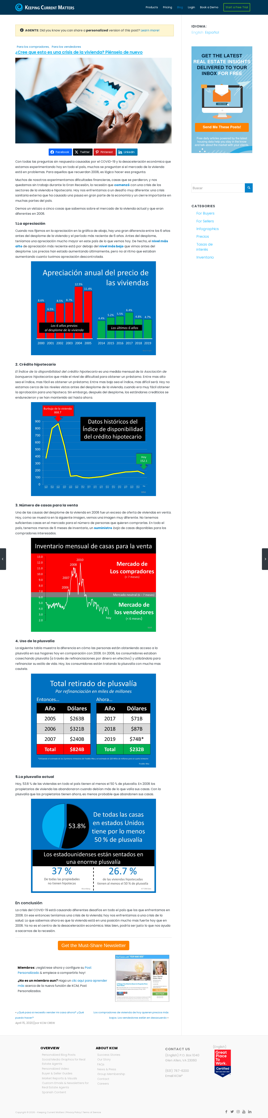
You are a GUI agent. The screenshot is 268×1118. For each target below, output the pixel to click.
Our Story (104, 1059)
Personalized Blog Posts (59, 1055)
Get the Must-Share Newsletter (93, 945)
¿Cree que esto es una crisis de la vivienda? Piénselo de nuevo (79, 52)
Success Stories (108, 1055)
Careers (103, 1084)
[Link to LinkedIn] (250, 1112)
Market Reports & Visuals (59, 1078)
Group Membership (111, 1074)
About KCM (107, 1048)
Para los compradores (33, 47)
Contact (103, 1079)
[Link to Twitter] (232, 1112)
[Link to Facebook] (226, 1112)
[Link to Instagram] (238, 1112)
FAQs (100, 1064)
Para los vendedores (66, 47)
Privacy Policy (73, 1112)
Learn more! (150, 30)
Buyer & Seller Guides (57, 1073)
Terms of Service (92, 1112)
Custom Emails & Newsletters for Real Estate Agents (65, 1085)
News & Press (106, 1069)
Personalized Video (55, 1069)
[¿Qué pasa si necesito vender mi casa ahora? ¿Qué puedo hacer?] (3, 559)
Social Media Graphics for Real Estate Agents (63, 1061)
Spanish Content (54, 1092)
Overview (49, 1048)
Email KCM (173, 1076)
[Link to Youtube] (244, 1112)
